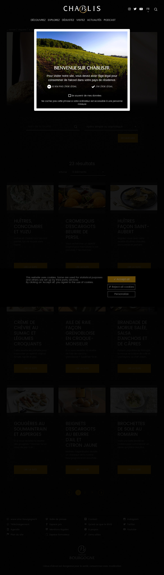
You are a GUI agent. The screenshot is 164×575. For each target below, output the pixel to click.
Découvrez (38, 20)
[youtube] (141, 9)
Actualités (94, 20)
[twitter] (135, 9)
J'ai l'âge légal (104, 87)
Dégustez (68, 20)
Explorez (54, 20)
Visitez (80, 20)
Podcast (109, 20)
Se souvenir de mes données (86, 96)
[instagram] (129, 9)
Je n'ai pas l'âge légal (64, 87)
